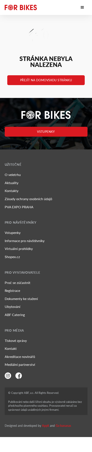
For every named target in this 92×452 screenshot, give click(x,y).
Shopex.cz (12, 256)
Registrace (12, 290)
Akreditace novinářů (20, 356)
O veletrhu (13, 174)
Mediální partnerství (20, 364)
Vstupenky (46, 132)
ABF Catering (15, 314)
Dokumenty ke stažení (21, 298)
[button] (82, 7)
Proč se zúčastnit (17, 282)
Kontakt (11, 348)
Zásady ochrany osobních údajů (28, 198)
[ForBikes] (21, 7)
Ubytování (12, 306)
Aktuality (11, 182)
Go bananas (63, 426)
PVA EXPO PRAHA (19, 207)
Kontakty (11, 190)
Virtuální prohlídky (19, 248)
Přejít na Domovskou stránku (46, 80)
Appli (45, 426)
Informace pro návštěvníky (25, 240)
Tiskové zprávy (16, 340)
